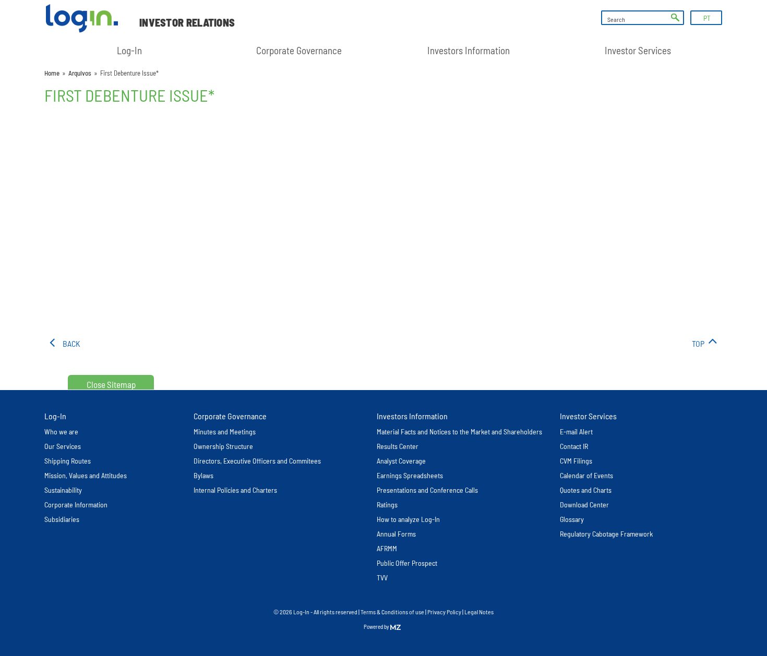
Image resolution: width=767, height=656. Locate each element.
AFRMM (387, 548)
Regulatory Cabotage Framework (606, 533)
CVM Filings (576, 460)
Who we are (61, 431)
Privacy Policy (444, 611)
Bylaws (203, 475)
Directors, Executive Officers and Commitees (257, 460)
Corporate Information (75, 504)
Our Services (62, 446)
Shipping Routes (67, 460)
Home (51, 73)
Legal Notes (479, 611)
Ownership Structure (223, 446)
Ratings (387, 504)
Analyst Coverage (401, 460)
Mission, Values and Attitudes (85, 475)
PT (707, 18)
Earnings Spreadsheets (410, 475)
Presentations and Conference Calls (427, 489)
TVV (382, 577)
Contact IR (574, 446)
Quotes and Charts (586, 489)
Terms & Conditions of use (393, 611)
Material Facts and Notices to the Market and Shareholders (459, 431)
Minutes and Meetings (225, 431)
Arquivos (79, 73)
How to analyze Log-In (408, 519)
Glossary (572, 519)
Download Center (584, 504)
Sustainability (63, 489)
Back (71, 343)
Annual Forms (396, 533)
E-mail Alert (576, 431)
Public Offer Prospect (407, 562)
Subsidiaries (61, 519)
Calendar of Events (586, 475)
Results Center (397, 446)
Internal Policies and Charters (235, 489)
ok (675, 17)
